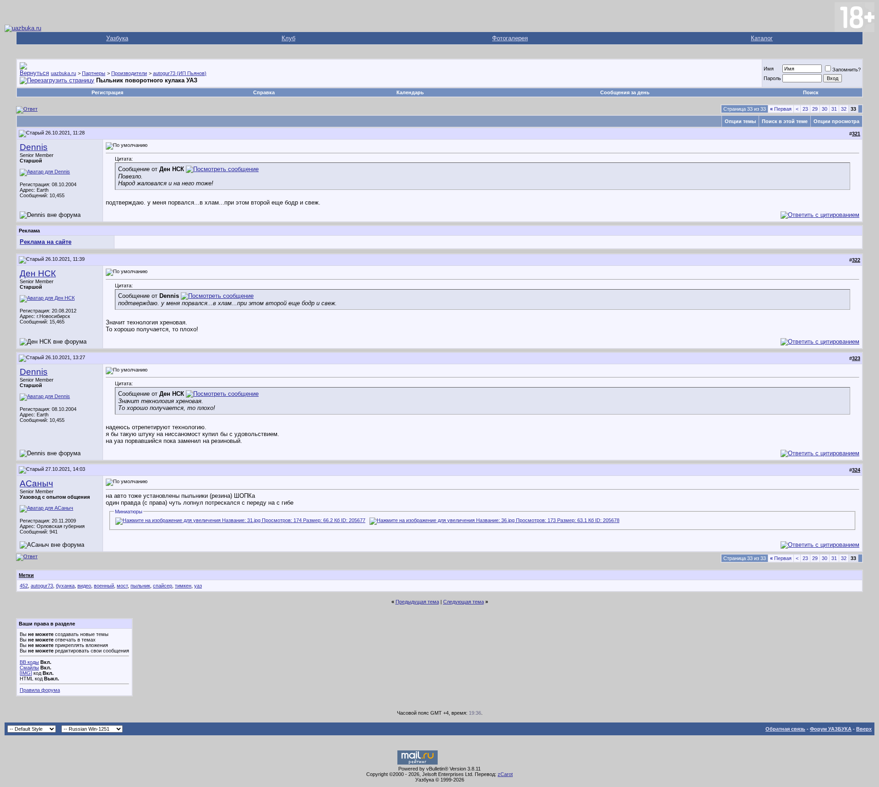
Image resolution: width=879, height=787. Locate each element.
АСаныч (36, 483)
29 (815, 109)
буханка (65, 585)
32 (843, 109)
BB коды (29, 662)
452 (24, 585)
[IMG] (26, 673)
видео (84, 585)
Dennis (34, 147)
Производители (129, 73)
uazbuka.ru (63, 73)
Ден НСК (38, 273)
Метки (26, 575)
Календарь (410, 92)
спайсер (162, 585)
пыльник (140, 585)
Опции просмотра (836, 121)
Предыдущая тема (417, 601)
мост (122, 585)
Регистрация (107, 92)
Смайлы (29, 667)
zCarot (505, 774)
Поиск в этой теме (785, 121)
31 (834, 109)
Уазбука (117, 38)
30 (824, 109)
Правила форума (40, 690)
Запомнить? (846, 69)
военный (104, 585)
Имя (769, 68)
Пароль (772, 78)
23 (805, 109)
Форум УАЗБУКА (831, 729)
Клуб (288, 38)
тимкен (183, 585)
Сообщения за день (625, 92)
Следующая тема (463, 601)
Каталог (762, 38)
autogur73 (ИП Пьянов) (179, 73)
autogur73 (42, 585)
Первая (781, 109)
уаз (198, 585)
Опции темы (740, 121)
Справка (264, 92)
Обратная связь (785, 729)
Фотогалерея (510, 38)
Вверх (864, 729)
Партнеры (93, 73)
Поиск (811, 92)
